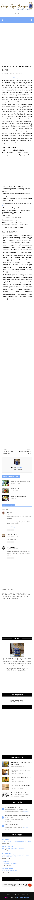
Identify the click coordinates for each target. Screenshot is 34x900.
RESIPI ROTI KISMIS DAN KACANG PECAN (17, 816)
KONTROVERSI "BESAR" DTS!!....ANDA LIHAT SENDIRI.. (21, 763)
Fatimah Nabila (12, 535)
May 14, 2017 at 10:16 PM (12, 536)
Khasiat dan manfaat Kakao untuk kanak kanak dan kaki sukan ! (15, 856)
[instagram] (18, 13)
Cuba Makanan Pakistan (10, 870)
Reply (8, 529)
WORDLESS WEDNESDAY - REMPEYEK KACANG (17, 841)
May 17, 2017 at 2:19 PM (12, 549)
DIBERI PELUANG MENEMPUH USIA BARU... (21, 778)
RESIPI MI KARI (15, 488)
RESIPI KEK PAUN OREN (12, 807)
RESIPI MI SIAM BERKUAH (18, 496)
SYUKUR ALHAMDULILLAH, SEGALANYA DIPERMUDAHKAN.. (20, 793)
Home (3, 63)
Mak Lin (9, 512)
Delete (12, 529)
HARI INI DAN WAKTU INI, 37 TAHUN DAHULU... (21, 771)
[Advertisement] (17, 43)
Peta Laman (16, 894)
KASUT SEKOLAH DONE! (9, 863)
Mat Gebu (6, 73)
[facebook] (15, 13)
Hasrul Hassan (11, 547)
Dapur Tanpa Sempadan (22, 897)
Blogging (7, 897)
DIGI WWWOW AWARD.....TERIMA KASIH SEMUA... (20, 786)
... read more (26, 811)
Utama (8, 894)
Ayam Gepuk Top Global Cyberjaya (13, 848)
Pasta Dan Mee (10, 63)
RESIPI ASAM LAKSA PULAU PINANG (21, 481)
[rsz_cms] (17, 78)
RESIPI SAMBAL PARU (11, 824)
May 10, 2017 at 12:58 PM (13, 514)
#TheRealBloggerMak (12, 527)
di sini (4, 205)
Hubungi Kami (24, 894)
